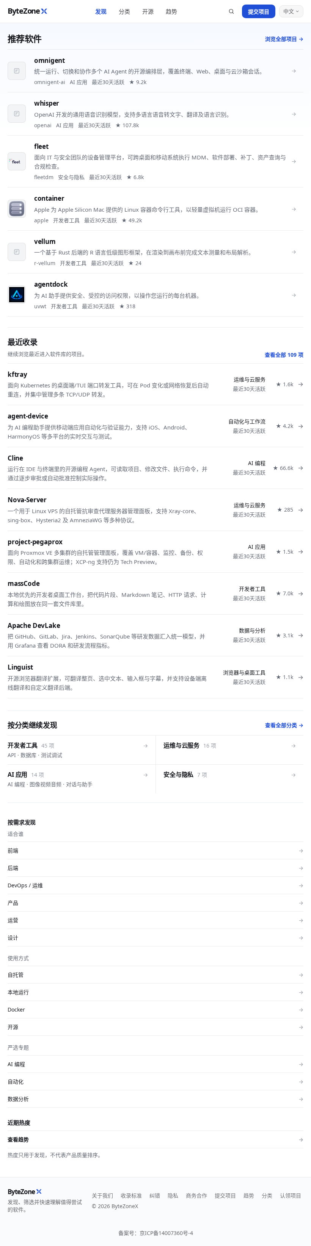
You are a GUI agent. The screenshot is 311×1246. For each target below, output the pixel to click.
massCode (24, 583)
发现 (101, 11)
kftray (17, 374)
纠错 (154, 1195)
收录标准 (131, 1195)
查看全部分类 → (284, 725)
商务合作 (196, 1195)
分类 (124, 11)
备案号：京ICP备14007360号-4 (155, 1233)
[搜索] (231, 11)
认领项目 (290, 1195)
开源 (148, 11)
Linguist (20, 667)
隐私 (173, 1195)
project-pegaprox (35, 541)
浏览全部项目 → (284, 38)
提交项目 (258, 11)
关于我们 (102, 1195)
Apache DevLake (34, 625)
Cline (15, 458)
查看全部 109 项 (284, 354)
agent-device (28, 416)
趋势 (171, 11)
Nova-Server (27, 499)
